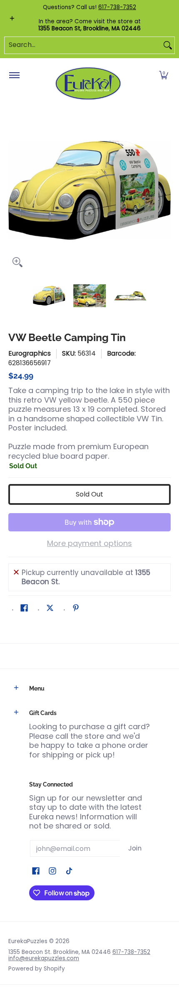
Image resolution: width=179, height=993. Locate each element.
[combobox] (83, 45)
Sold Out (89, 494)
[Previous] (14, 190)
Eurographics (29, 353)
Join (135, 848)
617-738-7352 (117, 7)
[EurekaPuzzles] (88, 83)
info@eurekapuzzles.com (43, 958)
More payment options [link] (89, 543)
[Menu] (14, 75)
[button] (164, 75)
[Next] (165, 190)
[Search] (167, 45)
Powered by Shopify (36, 969)
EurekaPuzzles (27, 941)
